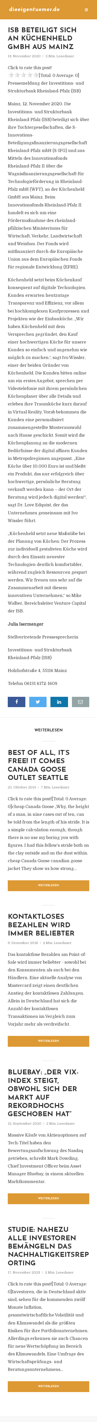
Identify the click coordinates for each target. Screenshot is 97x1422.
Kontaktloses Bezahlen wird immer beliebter (41, 925)
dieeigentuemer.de (34, 9)
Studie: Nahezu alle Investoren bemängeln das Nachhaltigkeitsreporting (48, 1247)
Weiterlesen (48, 885)
